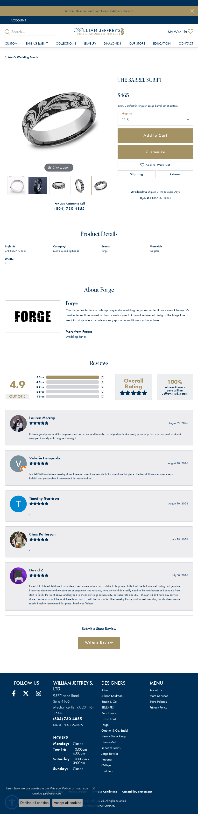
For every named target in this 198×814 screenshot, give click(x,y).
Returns (175, 174)
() (102, 377)
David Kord (108, 719)
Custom (11, 43)
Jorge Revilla (109, 753)
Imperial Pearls (110, 748)
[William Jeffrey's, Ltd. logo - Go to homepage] (99, 31)
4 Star (40, 382)
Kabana (106, 759)
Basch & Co (109, 701)
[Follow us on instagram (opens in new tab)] (38, 693)
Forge (104, 251)
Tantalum (107, 771)
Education (162, 43)
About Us (156, 690)
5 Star (40, 377)
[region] (59, 119)
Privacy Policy (158, 707)
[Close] (192, 11)
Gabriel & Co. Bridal (114, 730)
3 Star (40, 387)
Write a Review (99, 642)
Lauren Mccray (42, 417)
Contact (186, 43)
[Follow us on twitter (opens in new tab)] (26, 693)
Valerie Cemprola (44, 458)
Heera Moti (108, 742)
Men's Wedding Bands (23, 57)
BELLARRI (107, 707)
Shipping (136, 174)
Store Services (159, 696)
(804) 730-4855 (69, 208)
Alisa (104, 690)
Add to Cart (155, 135)
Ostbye (106, 765)
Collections (66, 43)
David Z (36, 570)
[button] (18, 20)
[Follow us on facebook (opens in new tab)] (14, 693)
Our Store (137, 43)
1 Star (40, 396)
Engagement (37, 43)
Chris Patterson (42, 534)
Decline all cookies (34, 803)
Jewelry (90, 43)
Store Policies (158, 701)
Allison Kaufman (112, 696)
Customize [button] (155, 151)
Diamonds (112, 43)
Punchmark (107, 805)
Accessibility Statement (137, 792)
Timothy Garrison (44, 498)
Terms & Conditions (104, 792)
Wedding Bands (76, 336)
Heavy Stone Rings (113, 736)
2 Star (40, 392)
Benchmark (108, 713)
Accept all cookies (67, 803)
